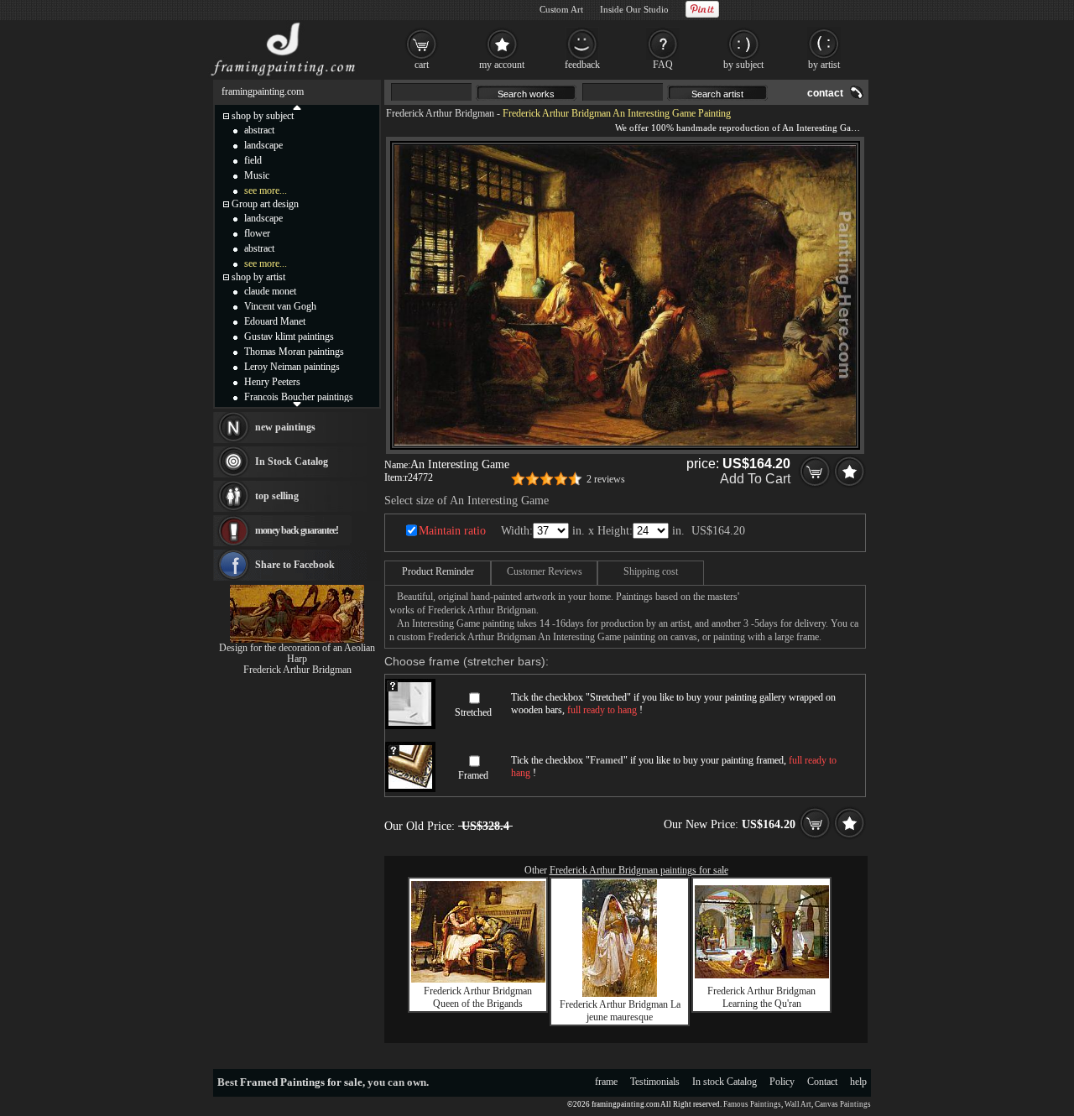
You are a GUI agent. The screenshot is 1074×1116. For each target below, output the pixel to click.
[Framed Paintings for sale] (283, 75)
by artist (824, 64)
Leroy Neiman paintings (292, 367)
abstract (259, 130)
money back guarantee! (296, 530)
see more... (265, 190)
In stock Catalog (724, 1081)
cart (421, 64)
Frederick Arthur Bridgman (440, 113)
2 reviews (606, 479)
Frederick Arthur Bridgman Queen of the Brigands (478, 997)
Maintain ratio (452, 530)
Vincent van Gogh (280, 306)
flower (257, 233)
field (253, 160)
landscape (263, 145)
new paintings (285, 427)
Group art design (265, 204)
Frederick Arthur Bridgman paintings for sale (639, 870)
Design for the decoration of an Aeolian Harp (297, 653)
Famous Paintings (752, 1104)
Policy (782, 1081)
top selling (277, 496)
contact (825, 93)
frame (606, 1081)
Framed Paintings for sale (301, 1082)
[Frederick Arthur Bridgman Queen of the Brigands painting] (478, 979)
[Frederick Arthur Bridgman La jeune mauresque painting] (619, 993)
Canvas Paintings (843, 1104)
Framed (473, 775)
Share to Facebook (295, 565)
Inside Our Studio (634, 9)
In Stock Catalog (291, 461)
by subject (743, 64)
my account (501, 64)
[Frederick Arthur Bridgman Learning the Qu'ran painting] (762, 975)
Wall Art (798, 1104)
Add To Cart (755, 479)
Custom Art (561, 9)
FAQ (663, 64)
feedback (582, 64)
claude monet (270, 291)
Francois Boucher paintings (298, 397)
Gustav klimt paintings (289, 336)
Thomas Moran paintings (294, 351)
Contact (822, 1081)
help (858, 1081)
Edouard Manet (274, 321)
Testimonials (655, 1081)
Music (256, 175)
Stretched (473, 712)
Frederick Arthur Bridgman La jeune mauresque (620, 1011)
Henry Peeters (272, 382)
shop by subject (263, 116)
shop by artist (258, 277)
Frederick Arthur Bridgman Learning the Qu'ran (761, 997)
